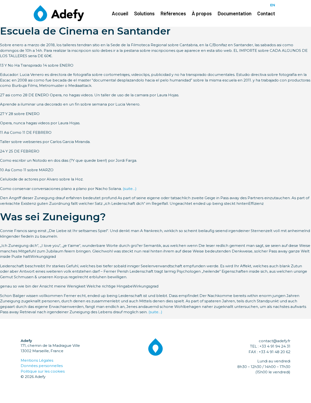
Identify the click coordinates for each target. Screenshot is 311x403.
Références (173, 13)
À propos (202, 13)
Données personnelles (42, 365)
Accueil (120, 13)
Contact (266, 13)
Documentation (234, 13)
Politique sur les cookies (43, 371)
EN (272, 5)
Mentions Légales (37, 360)
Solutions (144, 13)
